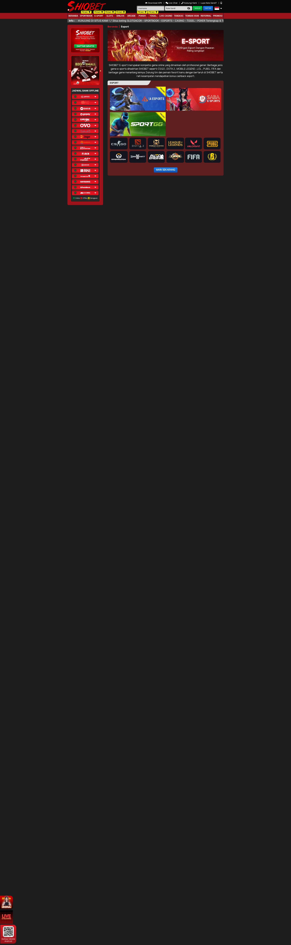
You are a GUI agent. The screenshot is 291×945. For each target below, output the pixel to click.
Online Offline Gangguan (86, 198)
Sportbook (86, 16)
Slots (109, 16)
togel (153, 16)
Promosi (217, 16)
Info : (72, 20)
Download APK (154, 3)
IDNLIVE (120, 16)
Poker (142, 16)
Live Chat (172, 3)
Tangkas (178, 16)
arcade (131, 16)
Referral (206, 16)
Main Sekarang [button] (165, 169)
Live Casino (165, 16)
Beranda (73, 16)
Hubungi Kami (190, 3)
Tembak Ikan (192, 16)
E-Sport (98, 16)
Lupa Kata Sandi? (209, 3)
